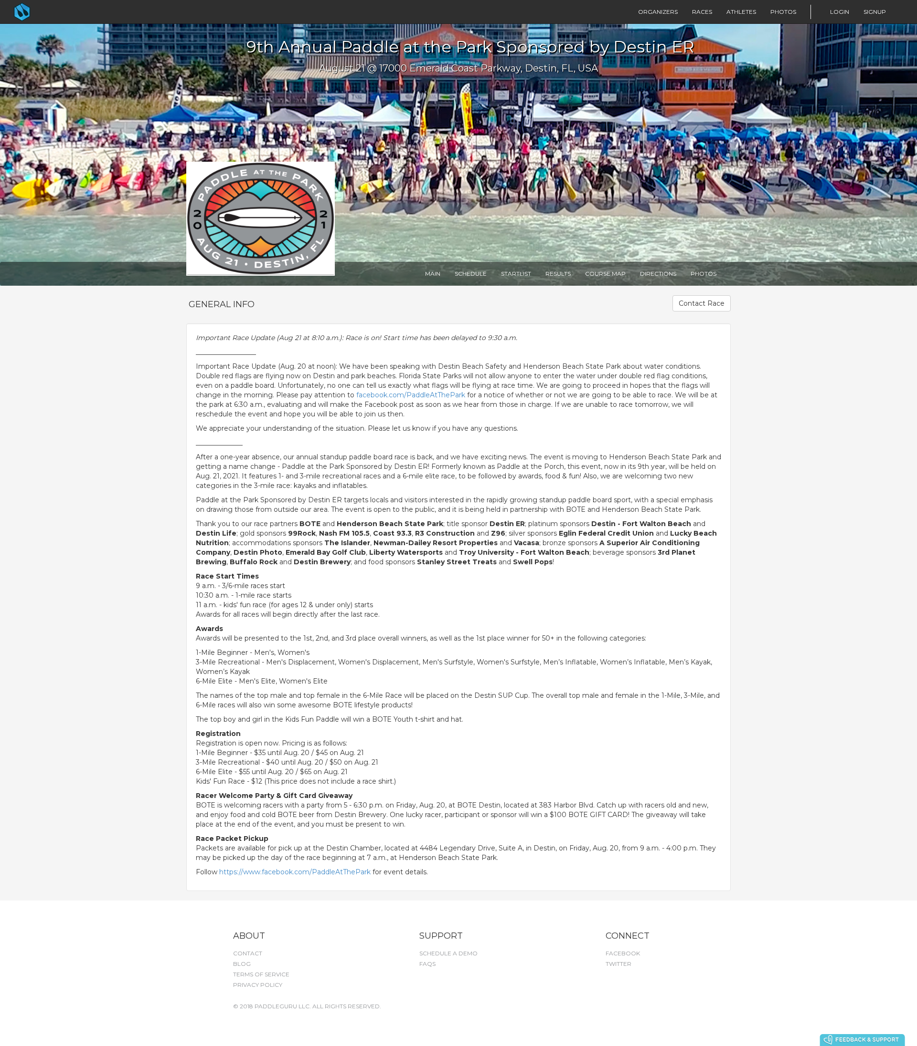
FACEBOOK (623, 953)
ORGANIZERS (658, 11)
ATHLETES (741, 11)
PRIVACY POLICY (257, 984)
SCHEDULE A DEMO (448, 953)
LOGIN (839, 11)
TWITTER (618, 963)
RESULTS (558, 273)
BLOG (242, 963)
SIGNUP (875, 11)
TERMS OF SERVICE (261, 974)
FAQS (427, 963)
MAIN (432, 273)
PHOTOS (783, 11)
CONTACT (247, 953)
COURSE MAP (605, 273)
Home (41, 11)
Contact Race (702, 303)
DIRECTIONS (658, 273)
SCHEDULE (471, 273)
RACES (702, 11)
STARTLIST (516, 273)
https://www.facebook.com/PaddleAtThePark (295, 872)
